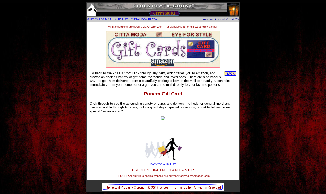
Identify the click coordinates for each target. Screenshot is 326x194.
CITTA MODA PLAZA (144, 19)
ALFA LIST (121, 19)
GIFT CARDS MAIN (99, 19)
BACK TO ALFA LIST (163, 164)
